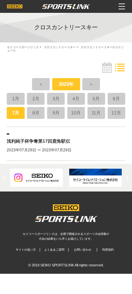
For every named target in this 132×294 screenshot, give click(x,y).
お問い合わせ (82, 249)
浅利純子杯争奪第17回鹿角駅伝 (38, 141)
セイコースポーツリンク (23, 47)
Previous (5, 177)
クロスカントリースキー (60, 47)
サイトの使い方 (26, 249)
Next (126, 177)
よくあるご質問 (54, 249)
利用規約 (108, 249)
